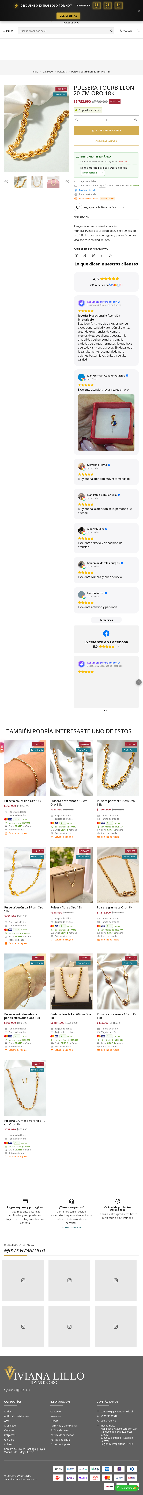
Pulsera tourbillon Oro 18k (22, 801)
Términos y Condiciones (64, 1425)
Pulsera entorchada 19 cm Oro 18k (69, 802)
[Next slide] (66, 182)
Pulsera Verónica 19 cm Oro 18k (23, 909)
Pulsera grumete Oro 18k (114, 907)
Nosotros (55, 1416)
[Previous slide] (6, 182)
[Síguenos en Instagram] (18, 1390)
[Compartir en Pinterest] (102, 255)
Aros (6, 1421)
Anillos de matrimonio (16, 1416)
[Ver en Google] (81, 377)
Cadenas (9, 1430)
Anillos (8, 1411)
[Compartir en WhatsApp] (93, 255)
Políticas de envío (60, 1439)
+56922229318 (109, 1416)
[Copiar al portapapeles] (110, 255)
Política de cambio (60, 1430)
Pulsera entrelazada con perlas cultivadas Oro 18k (22, 1016)
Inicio (35, 71)
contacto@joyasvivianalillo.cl (117, 1411)
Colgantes (10, 1435)
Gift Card (9, 1439)
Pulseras (62, 71)
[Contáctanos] (118, 1213)
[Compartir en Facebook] (76, 255)
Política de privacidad (62, 1435)
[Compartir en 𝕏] (85, 255)
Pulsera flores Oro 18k (66, 907)
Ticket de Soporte (60, 1444)
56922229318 (108, 1421)
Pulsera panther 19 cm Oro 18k (116, 802)
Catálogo (48, 71)
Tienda (54, 1421)
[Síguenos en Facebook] (23, 1390)
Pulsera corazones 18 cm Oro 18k (117, 1016)
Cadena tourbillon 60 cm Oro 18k (70, 1016)
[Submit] (111, 30)
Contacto (55, 1411)
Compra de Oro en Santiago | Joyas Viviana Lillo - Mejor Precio (24, 1450)
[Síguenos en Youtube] (28, 1390)
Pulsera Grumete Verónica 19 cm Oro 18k (25, 1122)
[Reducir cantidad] (77, 120)
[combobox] (66, 30)
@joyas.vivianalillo (24, 1250)
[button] (73, 682)
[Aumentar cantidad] (136, 120)
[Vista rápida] (39, 768)
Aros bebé (10, 1425)
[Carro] (139, 30)
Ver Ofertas (68, 15)
